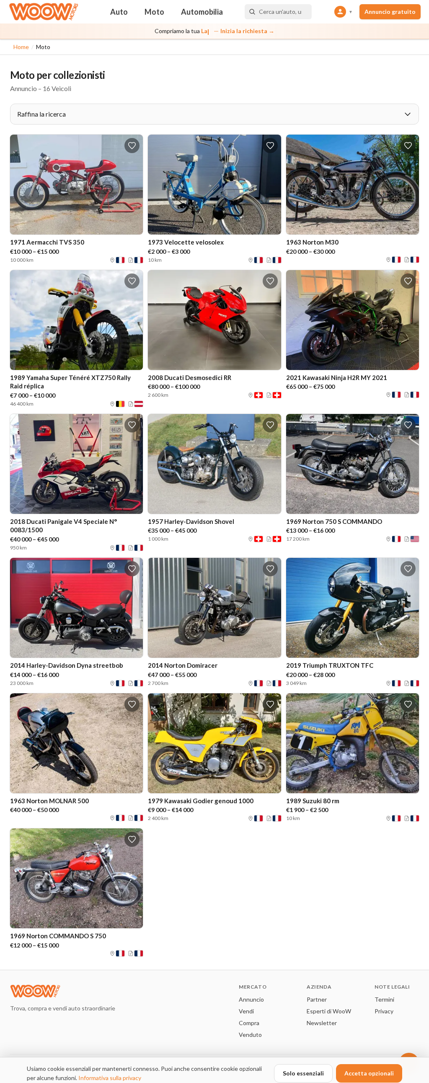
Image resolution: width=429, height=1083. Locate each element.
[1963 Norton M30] (352, 184)
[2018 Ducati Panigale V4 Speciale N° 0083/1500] (76, 464)
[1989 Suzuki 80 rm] (352, 743)
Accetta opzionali (369, 1073)
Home (21, 46)
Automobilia (202, 11)
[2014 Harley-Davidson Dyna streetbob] (76, 608)
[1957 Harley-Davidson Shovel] (214, 464)
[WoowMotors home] (43, 12)
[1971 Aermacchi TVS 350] (76, 184)
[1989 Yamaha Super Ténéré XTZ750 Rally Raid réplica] (76, 320)
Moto (154, 11)
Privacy (384, 1011)
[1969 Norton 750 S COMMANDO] (352, 464)
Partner (317, 999)
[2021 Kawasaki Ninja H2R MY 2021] (352, 320)
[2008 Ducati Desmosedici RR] (214, 320)
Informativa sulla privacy (109, 1077)
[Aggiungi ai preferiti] (132, 145)
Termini (384, 999)
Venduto (250, 1034)
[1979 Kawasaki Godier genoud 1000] (214, 743)
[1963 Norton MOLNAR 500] (76, 743)
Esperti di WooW (329, 1011)
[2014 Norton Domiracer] (214, 608)
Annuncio (251, 999)
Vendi (246, 1011)
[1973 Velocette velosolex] (214, 184)
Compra (249, 1022)
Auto (119, 11)
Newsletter (322, 1022)
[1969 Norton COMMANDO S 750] (76, 878)
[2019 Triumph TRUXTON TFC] (352, 608)
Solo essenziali (303, 1073)
